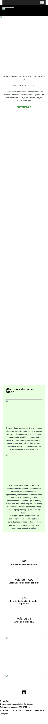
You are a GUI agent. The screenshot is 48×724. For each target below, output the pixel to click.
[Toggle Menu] (42, 2)
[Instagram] (24, 692)
